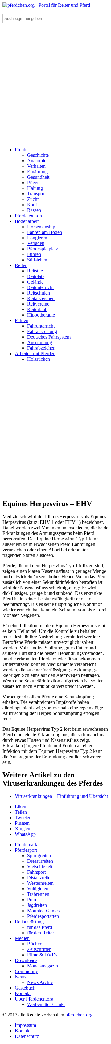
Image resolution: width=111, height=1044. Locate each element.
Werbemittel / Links (46, 1004)
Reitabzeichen (41, 298)
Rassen (34, 210)
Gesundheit (38, 177)
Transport (36, 193)
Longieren (37, 237)
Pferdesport (26, 850)
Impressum (25, 1025)
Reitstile (35, 270)
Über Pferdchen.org (34, 998)
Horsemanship (41, 226)
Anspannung (39, 342)
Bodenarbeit (27, 221)
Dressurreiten (40, 861)
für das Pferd (39, 927)
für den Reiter (40, 932)
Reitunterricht (40, 287)
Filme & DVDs (42, 954)
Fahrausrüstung (42, 331)
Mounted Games (43, 910)
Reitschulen (38, 292)
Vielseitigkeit (39, 866)
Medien (22, 938)
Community (26, 971)
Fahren (21, 320)
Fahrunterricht (41, 326)
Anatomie (36, 160)
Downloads (26, 960)
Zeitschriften (39, 949)
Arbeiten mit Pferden (35, 353)
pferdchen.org (78, 1014)
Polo (31, 899)
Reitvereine (38, 303)
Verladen (35, 243)
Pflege (33, 182)
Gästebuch (25, 987)
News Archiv (40, 982)
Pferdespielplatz (42, 248)
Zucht (33, 199)
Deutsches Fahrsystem (49, 337)
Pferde (21, 149)
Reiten (21, 265)
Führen (34, 254)
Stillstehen (37, 259)
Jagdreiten (37, 905)
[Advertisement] (55, 87)
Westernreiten (40, 883)
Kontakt (23, 993)
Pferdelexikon (28, 215)
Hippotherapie (41, 314)
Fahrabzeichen (41, 348)
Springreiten (39, 855)
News (20, 976)
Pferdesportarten (43, 916)
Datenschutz (27, 1036)
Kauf (32, 204)
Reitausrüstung (29, 921)
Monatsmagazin (42, 965)
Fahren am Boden (44, 232)
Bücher (34, 943)
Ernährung (37, 171)
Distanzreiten (40, 877)
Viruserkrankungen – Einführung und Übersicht (61, 796)
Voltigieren (37, 888)
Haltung (35, 188)
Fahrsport (36, 872)
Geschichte (38, 155)
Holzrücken (38, 359)
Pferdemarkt (27, 844)
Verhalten (36, 166)
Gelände (35, 281)
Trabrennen (38, 894)
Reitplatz (35, 276)
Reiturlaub (37, 309)
